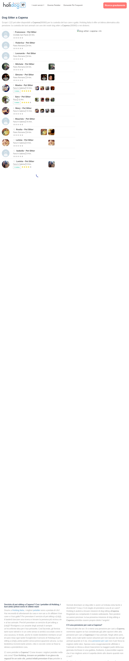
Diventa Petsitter (53, 5)
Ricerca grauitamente (115, 5)
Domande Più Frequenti (73, 5)
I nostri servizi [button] (37, 5)
